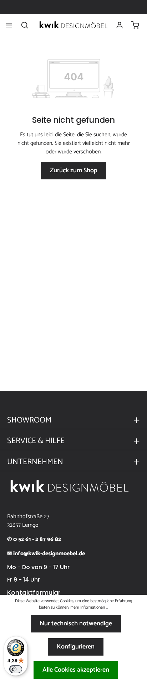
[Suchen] (24, 25)
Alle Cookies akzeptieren (75, 669)
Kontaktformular (34, 593)
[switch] (15, 669)
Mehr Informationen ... (89, 607)
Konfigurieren (76, 646)
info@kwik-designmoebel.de (49, 554)
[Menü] (9, 25)
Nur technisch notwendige (76, 623)
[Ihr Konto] (119, 25)
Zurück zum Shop (73, 170)
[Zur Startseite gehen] (73, 24)
